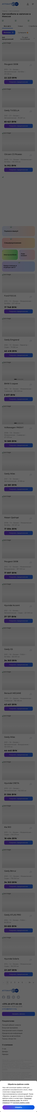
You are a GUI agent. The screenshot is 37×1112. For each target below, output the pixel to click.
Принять (18, 1107)
